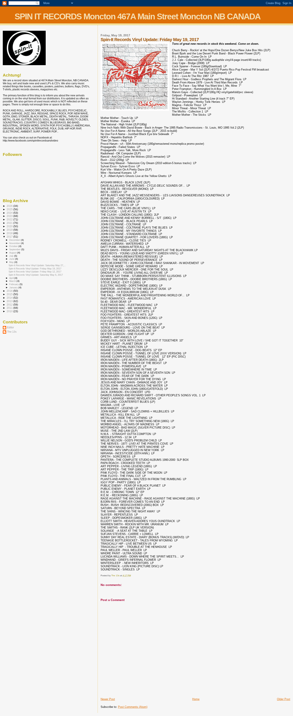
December (15, 240)
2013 (10, 301)
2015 (10, 294)
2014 (10, 297)
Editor (10, 327)
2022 (10, 219)
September (15, 249)
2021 (10, 222)
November (15, 243)
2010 (10, 311)
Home (195, 699)
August (13, 252)
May (11, 262)
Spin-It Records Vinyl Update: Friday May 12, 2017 (35, 271)
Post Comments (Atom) (132, 706)
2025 (10, 209)
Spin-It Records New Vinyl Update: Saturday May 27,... (37, 265)
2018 (10, 233)
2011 (10, 307)
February (14, 284)
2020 (10, 226)
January (13, 287)
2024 (10, 212)
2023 (10, 216)
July (11, 256)
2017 (10, 236)
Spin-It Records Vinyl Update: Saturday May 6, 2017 (36, 274)
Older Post (283, 699)
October (13, 246)
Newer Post (108, 699)
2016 (10, 290)
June (12, 259)
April (11, 278)
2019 (10, 229)
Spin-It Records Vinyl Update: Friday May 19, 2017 (35, 268)
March (13, 281)
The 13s (12, 331)
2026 (10, 205)
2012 (10, 304)
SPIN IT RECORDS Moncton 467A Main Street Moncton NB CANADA (137, 16)
